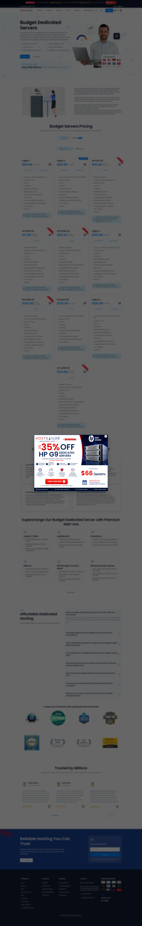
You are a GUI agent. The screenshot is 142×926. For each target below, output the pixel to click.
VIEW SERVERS (56, 481)
